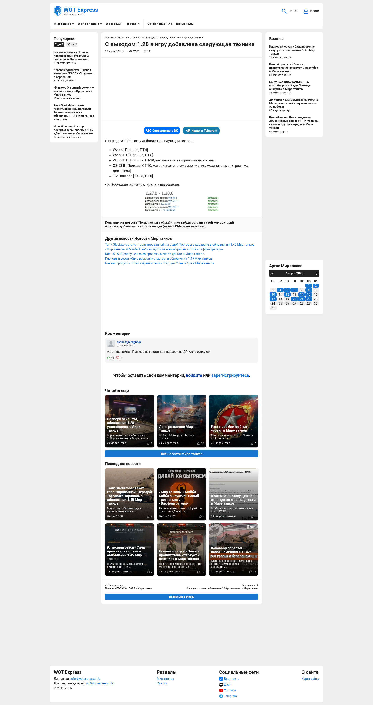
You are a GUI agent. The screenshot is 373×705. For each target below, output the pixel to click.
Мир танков (62, 24)
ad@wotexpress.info (100, 683)
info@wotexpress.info (85, 679)
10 (273, 294)
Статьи (162, 683)
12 (287, 294)
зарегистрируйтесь (230, 375)
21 (301, 299)
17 (273, 299)
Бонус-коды (185, 24)
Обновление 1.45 (159, 24)
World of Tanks (88, 24)
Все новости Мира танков (181, 454)
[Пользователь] (111, 343)
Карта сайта (310, 679)
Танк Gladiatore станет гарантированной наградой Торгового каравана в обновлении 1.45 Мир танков (179, 244)
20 (294, 299)
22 (308, 299)
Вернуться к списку (181, 596)
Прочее (131, 24)
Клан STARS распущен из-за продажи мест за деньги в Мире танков (154, 254)
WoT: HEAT (114, 24)
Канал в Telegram (204, 131)
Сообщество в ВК (165, 131)
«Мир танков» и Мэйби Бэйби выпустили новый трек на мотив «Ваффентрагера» (164, 249)
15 (308, 294)
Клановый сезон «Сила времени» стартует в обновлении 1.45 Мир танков (158, 258)
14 (301, 294)
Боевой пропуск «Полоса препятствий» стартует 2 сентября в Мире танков (159, 263)
